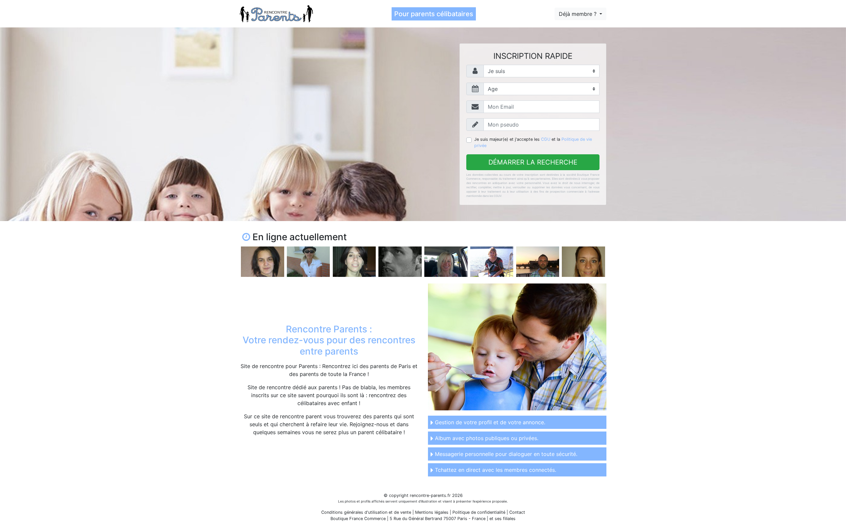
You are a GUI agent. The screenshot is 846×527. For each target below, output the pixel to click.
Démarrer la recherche (532, 162)
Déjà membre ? (578, 14)
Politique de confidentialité (478, 512)
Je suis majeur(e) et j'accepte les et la (533, 142)
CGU (545, 139)
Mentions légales (431, 512)
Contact (517, 512)
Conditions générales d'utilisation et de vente (366, 512)
